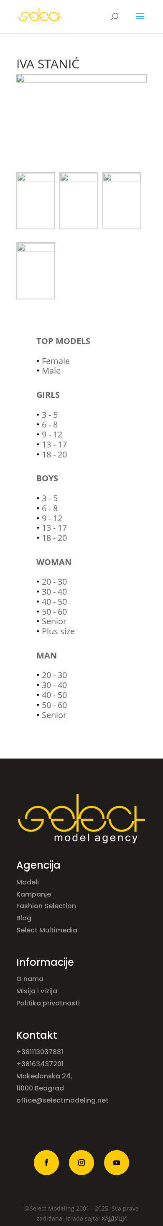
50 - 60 (54, 611)
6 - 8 (50, 424)
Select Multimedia (46, 930)
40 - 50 (54, 601)
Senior (54, 621)
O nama (30, 979)
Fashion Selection (47, 906)
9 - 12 (52, 434)
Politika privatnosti (48, 1003)
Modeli (28, 882)
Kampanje (34, 894)
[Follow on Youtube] (116, 1162)
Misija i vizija (37, 991)
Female (56, 361)
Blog (24, 918)
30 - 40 (54, 591)
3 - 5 (50, 414)
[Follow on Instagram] (81, 1162)
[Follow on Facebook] (46, 1162)
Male (51, 370)
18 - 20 (54, 454)
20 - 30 (54, 581)
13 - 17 (54, 444)
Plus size (58, 631)
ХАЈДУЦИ (114, 1218)
